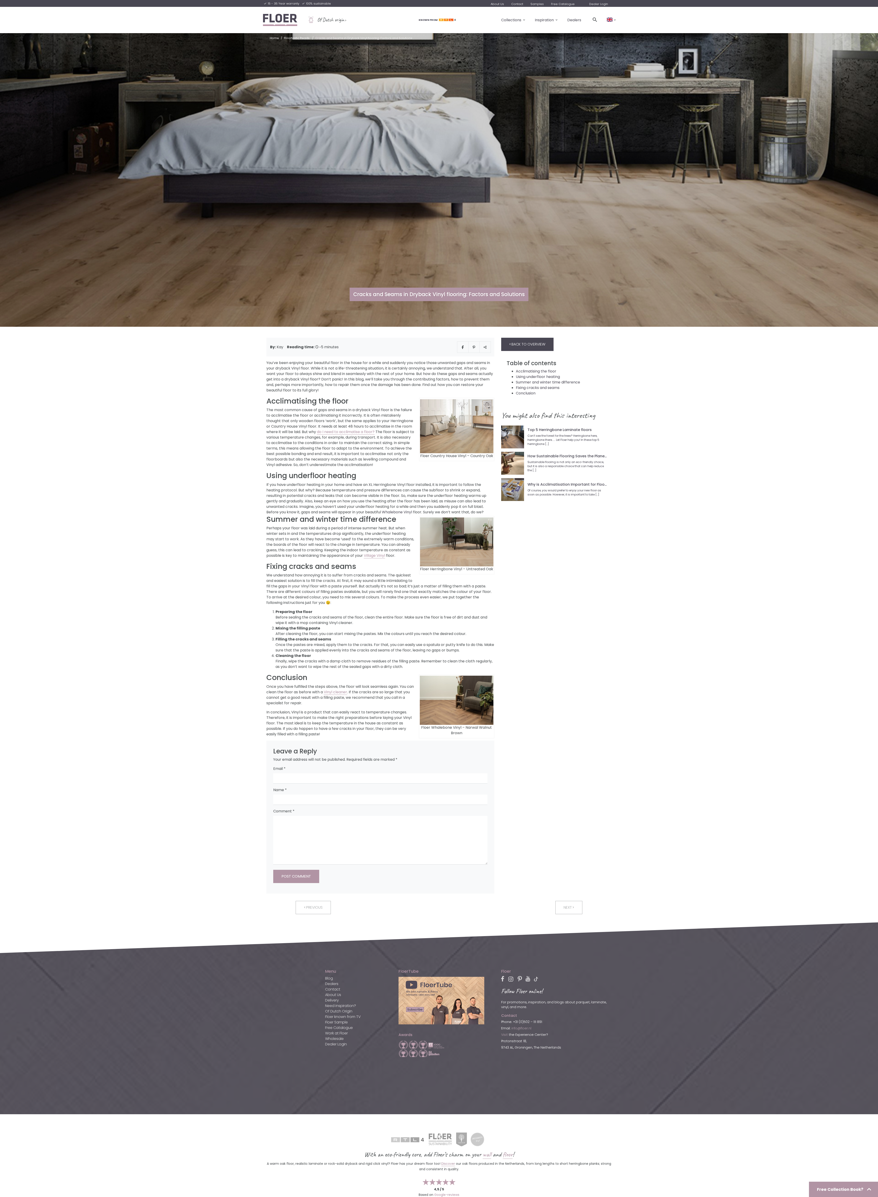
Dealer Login (598, 4)
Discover (448, 1163)
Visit (504, 1034)
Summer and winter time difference (548, 382)
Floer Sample (336, 1022)
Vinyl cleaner (335, 692)
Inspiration (544, 19)
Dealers (574, 19)
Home (274, 38)
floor (508, 1154)
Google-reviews (446, 1194)
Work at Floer (336, 1033)
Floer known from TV (343, 1016)
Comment (283, 811)
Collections (511, 19)
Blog (329, 978)
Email (279, 768)
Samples (537, 4)
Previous (314, 907)
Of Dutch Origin (338, 1011)
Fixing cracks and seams (537, 387)
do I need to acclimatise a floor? (346, 431)
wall (487, 1154)
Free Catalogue (563, 4)
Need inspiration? (340, 1005)
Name (280, 790)
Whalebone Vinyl (397, 512)
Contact (517, 4)
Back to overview (528, 344)
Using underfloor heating (538, 376)
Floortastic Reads (297, 38)
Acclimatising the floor (536, 371)
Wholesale (334, 1038)
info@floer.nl (521, 1028)
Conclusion (525, 393)
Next (568, 907)
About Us (497, 4)
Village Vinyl (374, 555)
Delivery (332, 1000)
